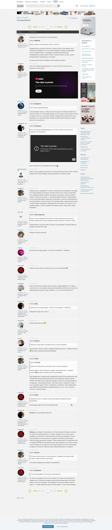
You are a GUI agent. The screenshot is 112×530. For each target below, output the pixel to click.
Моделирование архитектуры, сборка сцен (87, 186)
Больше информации (62, 526)
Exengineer (21, 63)
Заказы (83, 128)
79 (55, 27)
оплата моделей (86, 46)
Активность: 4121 (22, 347)
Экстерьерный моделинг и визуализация (87, 190)
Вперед (59, 27)
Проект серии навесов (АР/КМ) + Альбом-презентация (86, 143)
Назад (35, 27)
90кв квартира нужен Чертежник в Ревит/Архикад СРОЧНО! (86, 133)
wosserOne (20, 101)
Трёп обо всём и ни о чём (88, 48)
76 (43, 27)
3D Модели (20, 2)
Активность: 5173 (22, 292)
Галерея (42, 2)
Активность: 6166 (22, 275)
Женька (20, 301)
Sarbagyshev (21, 123)
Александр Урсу (22, 169)
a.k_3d (19, 338)
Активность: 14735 (22, 310)
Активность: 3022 (22, 329)
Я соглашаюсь (48, 526)
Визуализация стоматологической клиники (85, 138)
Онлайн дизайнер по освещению (86, 150)
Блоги (61, 2)
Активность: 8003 (22, 44)
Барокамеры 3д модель (88, 58)
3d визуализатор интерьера (85, 183)
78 (51, 27)
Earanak (20, 265)
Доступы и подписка (31, 2)
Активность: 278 (21, 179)
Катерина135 (21, 34)
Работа (49, 2)
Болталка (25, 17)
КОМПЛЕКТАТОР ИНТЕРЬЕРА (85, 162)
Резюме (83, 174)
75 (40, 27)
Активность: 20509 (22, 257)
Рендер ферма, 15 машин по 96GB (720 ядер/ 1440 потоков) (88, 70)
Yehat (19, 212)
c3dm (19, 248)
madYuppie (21, 283)
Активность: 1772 (22, 110)
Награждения (85, 74)
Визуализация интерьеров (87, 193)
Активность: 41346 (22, 221)
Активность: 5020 (22, 132)
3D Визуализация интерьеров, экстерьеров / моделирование (87, 179)
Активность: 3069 (22, 72)
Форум (55, 2)
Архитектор (83, 169)
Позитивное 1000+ (86, 51)
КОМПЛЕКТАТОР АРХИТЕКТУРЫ (85, 158)
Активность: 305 (21, 239)
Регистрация (84, 6)
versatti (20, 230)
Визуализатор (84, 147)
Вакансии (83, 154)
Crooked (20, 320)
